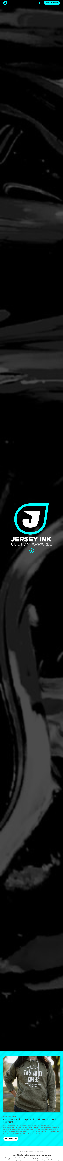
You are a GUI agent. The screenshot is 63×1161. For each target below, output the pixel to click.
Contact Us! (11, 1139)
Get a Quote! (52, 3)
